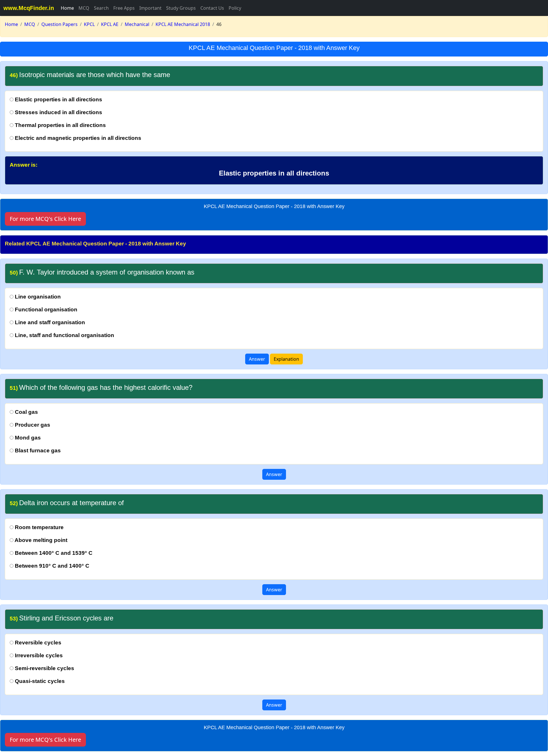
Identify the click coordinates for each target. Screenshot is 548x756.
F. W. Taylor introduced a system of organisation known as (102, 272)
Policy (235, 8)
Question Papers (59, 24)
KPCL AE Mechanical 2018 (183, 24)
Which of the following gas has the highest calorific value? (101, 387)
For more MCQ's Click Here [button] (45, 219)
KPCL (89, 24)
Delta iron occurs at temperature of (67, 503)
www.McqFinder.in (28, 8)
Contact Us (212, 8)
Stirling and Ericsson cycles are (61, 618)
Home (67, 8)
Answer (257, 359)
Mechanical (137, 24)
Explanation (286, 359)
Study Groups (181, 8)
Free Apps (124, 8)
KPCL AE (109, 24)
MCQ (83, 8)
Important (150, 8)
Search (101, 8)
